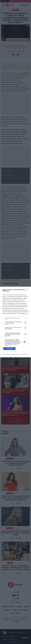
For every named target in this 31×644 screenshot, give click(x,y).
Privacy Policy (24, 354)
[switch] (25, 322)
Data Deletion (6, 354)
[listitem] (15, 318)
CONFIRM (9, 348)
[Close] (27, 289)
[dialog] (15, 322)
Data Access (15, 354)
